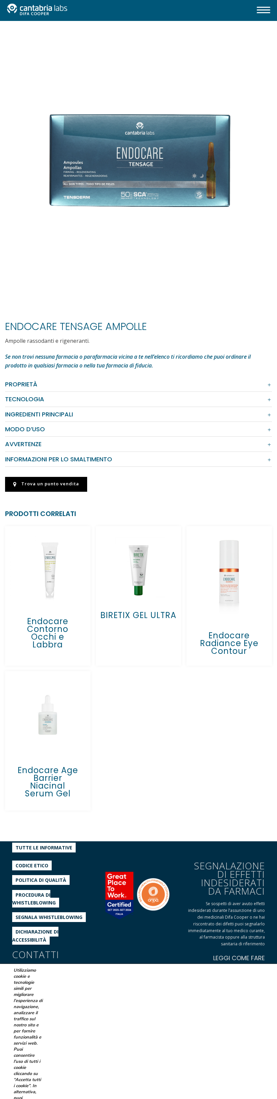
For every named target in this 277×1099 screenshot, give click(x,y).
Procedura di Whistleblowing (34, 899)
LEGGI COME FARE (239, 958)
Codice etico (32, 865)
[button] (258, 42)
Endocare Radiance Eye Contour (229, 643)
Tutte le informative (44, 847)
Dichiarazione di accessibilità (35, 935)
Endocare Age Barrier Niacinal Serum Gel (48, 782)
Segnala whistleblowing (49, 917)
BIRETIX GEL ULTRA (138, 615)
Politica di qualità (41, 880)
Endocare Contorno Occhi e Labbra (47, 633)
